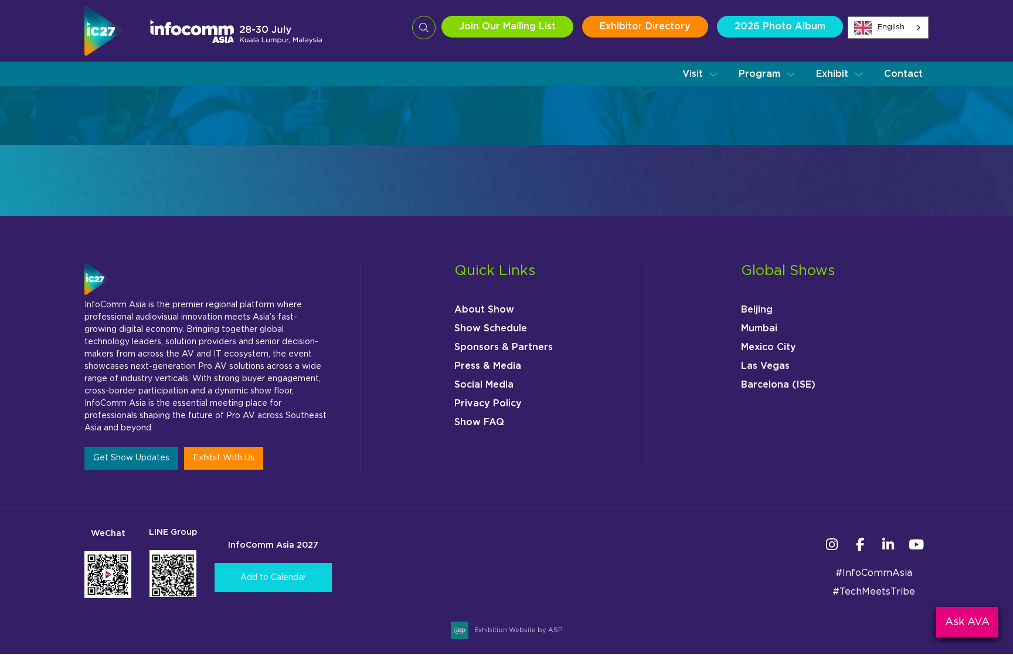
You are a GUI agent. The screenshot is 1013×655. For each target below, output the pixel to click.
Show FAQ (479, 422)
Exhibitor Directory (645, 26)
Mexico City (768, 347)
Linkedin (887, 544)
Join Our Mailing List (507, 26)
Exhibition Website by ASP (518, 630)
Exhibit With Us (223, 458)
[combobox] (888, 27)
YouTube (916, 544)
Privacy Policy (488, 403)
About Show (484, 309)
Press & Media (487, 366)
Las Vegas (765, 366)
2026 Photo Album (780, 26)
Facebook (859, 544)
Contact (903, 74)
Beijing (757, 309)
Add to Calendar (273, 577)
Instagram (831, 544)
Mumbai (759, 328)
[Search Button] (424, 27)
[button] (700, 74)
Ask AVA (967, 622)
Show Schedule (490, 328)
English (891, 27)
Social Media (484, 384)
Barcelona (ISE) (778, 384)
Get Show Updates (131, 458)
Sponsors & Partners (503, 347)
